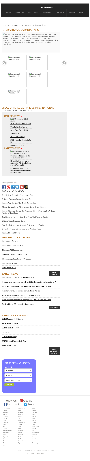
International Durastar (10, 241)
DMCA (52, 450)
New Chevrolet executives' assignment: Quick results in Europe (26, 300)
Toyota (20, 443)
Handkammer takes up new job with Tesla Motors (21, 291)
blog (81, 13)
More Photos (54, 273)
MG (33, 430)
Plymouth (5, 437)
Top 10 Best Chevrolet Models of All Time (17, 195)
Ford (33, 418)
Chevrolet (20, 412)
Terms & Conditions (41, 450)
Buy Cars (19, 13)
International (21, 422)
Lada (19, 426)
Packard (20, 434)
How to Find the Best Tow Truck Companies (19, 203)
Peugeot (34, 434)
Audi (33, 408)
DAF (33, 414)
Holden (20, 420)
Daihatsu (5, 416)
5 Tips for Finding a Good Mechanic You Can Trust (21, 229)
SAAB (19, 439)
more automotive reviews (54, 351)
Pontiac (20, 437)
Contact (19, 450)
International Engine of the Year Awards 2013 (20, 157)
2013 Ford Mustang (17, 137)
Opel (4, 434)
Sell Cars (33, 13)
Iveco (4, 424)
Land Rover (35, 426)
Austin (5, 410)
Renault (5, 439)
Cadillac (5, 412)
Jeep (33, 424)
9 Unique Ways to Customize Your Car (17, 199)
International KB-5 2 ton (11, 263)
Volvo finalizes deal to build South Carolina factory (21, 295)
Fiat (19, 418)
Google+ (28, 400)
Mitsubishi (6, 432)
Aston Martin (21, 408)
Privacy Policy (28, 450)
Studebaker (21, 441)
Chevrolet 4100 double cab (12, 250)
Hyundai (5, 422)
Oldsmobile (35, 432)
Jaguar (20, 424)
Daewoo (20, 414)
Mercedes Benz (7, 430)
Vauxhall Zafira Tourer (18, 127)
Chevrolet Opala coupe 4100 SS (14, 254)
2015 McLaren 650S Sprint (20, 124)
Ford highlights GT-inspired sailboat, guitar (18, 304)
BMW (19, 410)
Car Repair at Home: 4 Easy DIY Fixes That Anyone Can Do (25, 217)
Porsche (34, 437)
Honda (34, 420)
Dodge (34, 416)
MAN (19, 428)
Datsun (20, 416)
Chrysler (34, 412)
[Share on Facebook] (4, 187)
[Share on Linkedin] (13, 187)
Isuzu (34, 422)
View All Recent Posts (11, 233)
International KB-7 (9, 268)
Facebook (13, 404)
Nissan (20, 432)
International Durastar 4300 (12, 246)
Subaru (34, 441)
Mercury (20, 430)
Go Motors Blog (13, 190)
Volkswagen (35, 443)
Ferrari (5, 418)
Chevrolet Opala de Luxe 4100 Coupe (16, 259)
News (8, 13)
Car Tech (60, 13)
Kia (4, 426)
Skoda (5, 441)
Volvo (4, 445)
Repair (72, 13)
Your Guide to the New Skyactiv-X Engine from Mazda (23, 225)
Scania (34, 439)
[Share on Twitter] (17, 187)
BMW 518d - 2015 (17, 145)
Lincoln (5, 428)
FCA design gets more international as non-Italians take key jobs (20, 170)
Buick (34, 410)
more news (54, 308)
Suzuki (5, 443)
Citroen (5, 414)
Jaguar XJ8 (14, 133)
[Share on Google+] (8, 187)
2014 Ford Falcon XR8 (19, 130)
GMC (4, 420)
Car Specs (46, 13)
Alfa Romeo (6, 408)
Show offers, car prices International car (17, 110)
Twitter (32, 404)
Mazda (34, 428)
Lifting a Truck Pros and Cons (13, 221)
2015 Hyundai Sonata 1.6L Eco (14, 341)
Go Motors (46, 7)
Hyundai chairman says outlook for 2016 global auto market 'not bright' (20, 163)
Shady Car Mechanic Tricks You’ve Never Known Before (23, 207)
